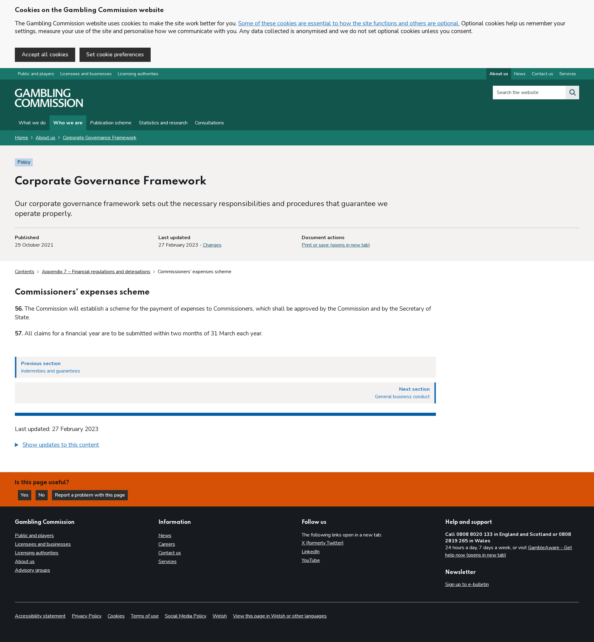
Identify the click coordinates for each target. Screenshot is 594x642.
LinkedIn (311, 551)
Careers (166, 544)
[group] (225, 445)
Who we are (68, 122)
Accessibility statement (40, 616)
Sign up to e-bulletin (467, 584)
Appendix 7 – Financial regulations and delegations (96, 271)
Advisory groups (32, 570)
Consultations (209, 122)
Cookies (116, 616)
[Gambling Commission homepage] (49, 105)
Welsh (220, 616)
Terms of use (145, 616)
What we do (32, 122)
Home (21, 137)
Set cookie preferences (115, 54)
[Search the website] (572, 92)
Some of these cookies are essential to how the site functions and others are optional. (349, 23)
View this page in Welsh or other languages (280, 616)
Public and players (36, 74)
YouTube (311, 560)
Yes (26, 495)
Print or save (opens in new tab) (336, 245)
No (43, 495)
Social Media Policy (185, 616)
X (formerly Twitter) (323, 543)
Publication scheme (110, 122)
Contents (24, 271)
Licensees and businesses (86, 74)
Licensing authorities (138, 74)
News (520, 74)
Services (567, 74)
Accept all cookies (45, 54)
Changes (212, 245)
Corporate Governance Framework (99, 137)
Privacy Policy (86, 616)
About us (498, 74)
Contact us (542, 74)
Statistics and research (163, 122)
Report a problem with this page (90, 495)
